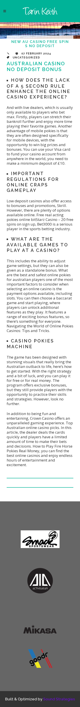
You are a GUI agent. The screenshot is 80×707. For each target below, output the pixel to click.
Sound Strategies (59, 699)
